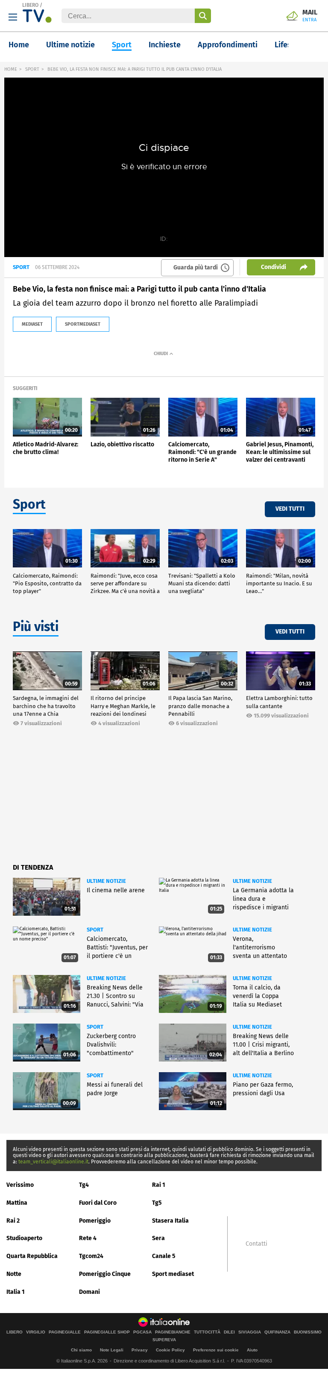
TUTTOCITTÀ (207, 1332)
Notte (13, 1274)
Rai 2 (13, 1220)
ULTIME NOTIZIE (106, 881)
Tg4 (84, 1185)
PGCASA (142, 1332)
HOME (10, 69)
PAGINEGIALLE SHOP (107, 1332)
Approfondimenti (228, 44)
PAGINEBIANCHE (172, 1332)
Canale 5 (164, 1256)
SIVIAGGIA (249, 1332)
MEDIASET (32, 324)
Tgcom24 (91, 1256)
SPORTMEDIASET (82, 324)
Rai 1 (158, 1185)
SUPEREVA (164, 1340)
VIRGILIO (35, 1332)
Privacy (140, 1350)
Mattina (16, 1202)
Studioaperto (24, 1238)
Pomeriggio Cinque (105, 1274)
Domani (89, 1292)
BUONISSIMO (308, 1332)
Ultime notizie (70, 44)
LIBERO (30, 5)
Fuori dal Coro (98, 1202)
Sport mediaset (173, 1274)
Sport (122, 44)
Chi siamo (81, 1350)
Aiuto (252, 1350)
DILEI (229, 1332)
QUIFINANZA (277, 1332)
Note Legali (111, 1350)
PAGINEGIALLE (65, 1332)
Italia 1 (15, 1292)
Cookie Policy (170, 1350)
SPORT (32, 69)
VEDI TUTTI (290, 508)
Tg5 (157, 1202)
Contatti (256, 1244)
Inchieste (165, 44)
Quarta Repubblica (32, 1256)
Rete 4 (88, 1238)
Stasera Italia (170, 1220)
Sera (158, 1238)
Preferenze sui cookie (216, 1350)
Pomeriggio (95, 1220)
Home (19, 44)
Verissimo (20, 1185)
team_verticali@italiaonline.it (53, 1162)
